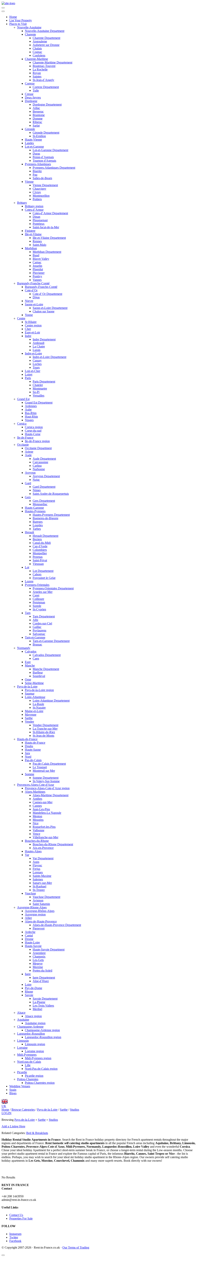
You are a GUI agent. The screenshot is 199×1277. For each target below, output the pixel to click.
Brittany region (34, 206)
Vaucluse (30, 893)
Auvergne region (35, 914)
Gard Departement (44, 486)
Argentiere (39, 953)
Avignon (38, 900)
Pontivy (37, 276)
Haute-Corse (32, 434)
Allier (28, 918)
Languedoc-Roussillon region (43, 1037)
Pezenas (38, 556)
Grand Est (23, 399)
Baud (36, 255)
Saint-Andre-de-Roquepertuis (51, 493)
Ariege (29, 451)
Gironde (30, 129)
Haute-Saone (33, 749)
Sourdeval (39, 676)
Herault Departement (45, 535)
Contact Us (16, 1215)
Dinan (36, 216)
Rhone (29, 991)
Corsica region (34, 427)
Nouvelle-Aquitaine (29, 27)
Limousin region (35, 1044)
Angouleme (40, 41)
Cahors (37, 574)
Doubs (29, 746)
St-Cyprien (39, 609)
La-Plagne (39, 1002)
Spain (12, 1089)
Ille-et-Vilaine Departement (49, 237)
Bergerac (38, 111)
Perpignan (39, 602)
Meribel (37, 1009)
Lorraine (22, 1047)
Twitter (13, 1237)
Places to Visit (18, 24)
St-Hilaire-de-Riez (44, 732)
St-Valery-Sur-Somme (46, 781)
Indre (28, 336)
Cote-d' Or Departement (47, 293)
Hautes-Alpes (33, 851)
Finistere (30, 230)
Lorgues (38, 872)
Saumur (29, 693)
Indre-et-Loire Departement (49, 357)
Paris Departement (44, 381)
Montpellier (40, 553)
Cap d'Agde (40, 546)
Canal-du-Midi (42, 542)
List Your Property (20, 20)
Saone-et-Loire (34, 304)
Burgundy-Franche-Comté (33, 283)
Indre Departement (44, 339)
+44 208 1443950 (13, 1196)
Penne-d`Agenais (43, 157)
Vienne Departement (45, 185)
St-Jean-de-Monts (43, 735)
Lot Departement (43, 570)
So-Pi (36, 392)
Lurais (36, 350)
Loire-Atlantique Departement (51, 700)
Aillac (36, 108)
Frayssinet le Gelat (44, 577)
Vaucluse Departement (46, 897)
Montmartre (40, 388)
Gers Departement (44, 500)
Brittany (22, 202)
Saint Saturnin (41, 904)
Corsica (21, 423)
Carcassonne (40, 462)
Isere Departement (44, 977)
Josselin (37, 265)
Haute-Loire (32, 942)
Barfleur (38, 672)
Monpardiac (40, 504)
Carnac (37, 262)
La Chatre (39, 346)
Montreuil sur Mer (44, 770)
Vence (36, 833)
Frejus (36, 868)
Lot (27, 567)
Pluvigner (39, 272)
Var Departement (43, 858)
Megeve (38, 963)
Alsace (21, 1012)
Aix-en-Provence (43, 847)
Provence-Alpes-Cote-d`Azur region (47, 788)
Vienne (29, 181)
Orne (28, 679)
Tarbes (37, 528)
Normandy (23, 648)
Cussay (37, 360)
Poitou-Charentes (27, 1079)
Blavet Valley (41, 258)
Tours (36, 367)
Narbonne (39, 469)
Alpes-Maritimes (35, 791)
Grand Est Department (38, 402)
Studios (53, 1119)
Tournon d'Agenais (44, 160)
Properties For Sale (21, 1218)
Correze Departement (46, 87)
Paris (28, 378)
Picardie (22, 1072)
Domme (38, 118)
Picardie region (34, 1075)
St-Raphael (39, 886)
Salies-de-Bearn (42, 178)
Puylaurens (39, 630)
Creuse (29, 94)
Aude (28, 455)
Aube (28, 409)
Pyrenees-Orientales (37, 584)
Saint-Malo (39, 244)
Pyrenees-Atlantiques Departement (54, 167)
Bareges (38, 521)
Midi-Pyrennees (27, 1054)
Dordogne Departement (47, 104)
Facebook (15, 1241)
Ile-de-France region (37, 441)
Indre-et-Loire (33, 353)
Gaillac (37, 627)
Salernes (38, 879)
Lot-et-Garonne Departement (50, 150)
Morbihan (31, 248)
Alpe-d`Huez (41, 981)
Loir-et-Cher (32, 371)
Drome (29, 939)
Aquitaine (23, 1019)
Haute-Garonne (34, 507)
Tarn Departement (44, 616)
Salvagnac (39, 634)
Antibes (37, 798)
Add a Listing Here (13, 1126)
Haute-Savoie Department (49, 949)
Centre (21, 318)
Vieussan (38, 563)
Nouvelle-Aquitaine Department (44, 31)
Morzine (38, 967)
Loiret (28, 374)
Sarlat (36, 125)
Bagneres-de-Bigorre (45, 518)
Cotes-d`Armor (34, 209)
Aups (36, 861)
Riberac (37, 122)
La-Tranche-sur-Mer (45, 728)
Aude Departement (44, 458)
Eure (28, 662)
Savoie (29, 995)
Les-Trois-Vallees (43, 1005)
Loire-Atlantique (35, 697)
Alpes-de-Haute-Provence (41, 921)
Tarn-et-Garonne (35, 637)
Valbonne (38, 830)
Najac (36, 479)
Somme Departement (45, 777)
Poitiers (37, 199)
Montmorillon (41, 195)
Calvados (30, 651)
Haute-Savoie (33, 946)
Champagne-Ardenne (30, 1026)
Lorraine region (34, 1051)
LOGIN (6, 1113)
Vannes (37, 279)
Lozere (29, 581)
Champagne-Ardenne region (42, 1030)
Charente (30, 34)
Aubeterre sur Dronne (46, 45)
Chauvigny (39, 188)
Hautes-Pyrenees (35, 511)
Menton (37, 816)
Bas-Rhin (31, 413)
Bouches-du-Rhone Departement (53, 844)
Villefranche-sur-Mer (45, 837)
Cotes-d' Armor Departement (50, 213)
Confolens (39, 55)
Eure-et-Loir (32, 332)
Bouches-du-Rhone (37, 840)
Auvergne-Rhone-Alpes (32, 907)
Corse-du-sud (33, 430)
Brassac (37, 644)
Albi (35, 620)
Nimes (37, 490)
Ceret (36, 595)
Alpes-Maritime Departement (50, 795)
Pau (35, 174)
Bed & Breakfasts (37, 1133)
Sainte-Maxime (42, 875)
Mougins (38, 819)
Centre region (33, 325)
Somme (29, 774)
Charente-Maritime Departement (52, 62)
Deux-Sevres (33, 97)
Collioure (38, 599)
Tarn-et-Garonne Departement (51, 641)
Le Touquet (40, 767)
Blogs (13, 1093)
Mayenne (30, 714)
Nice (35, 823)
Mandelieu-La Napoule (47, 812)
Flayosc (37, 865)
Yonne (29, 315)
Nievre (29, 300)
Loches (37, 364)
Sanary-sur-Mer (42, 883)
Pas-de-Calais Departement (49, 763)
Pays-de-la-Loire (27, 686)
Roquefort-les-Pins (44, 826)
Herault (29, 532)
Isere (28, 974)
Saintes (37, 76)
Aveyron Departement (46, 476)
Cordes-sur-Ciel (42, 623)
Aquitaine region (35, 1023)
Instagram (15, 1234)
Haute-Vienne (33, 139)
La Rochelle (40, 69)
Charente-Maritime (36, 59)
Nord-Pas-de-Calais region (41, 1068)
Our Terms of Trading (75, 1247)
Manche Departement (46, 669)
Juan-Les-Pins (41, 809)
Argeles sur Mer (42, 592)
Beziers (37, 539)
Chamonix (39, 956)
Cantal (29, 935)
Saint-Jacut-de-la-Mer (46, 227)
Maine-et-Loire (34, 711)
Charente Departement (46, 38)
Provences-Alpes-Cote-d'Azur (35, 784)
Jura (27, 753)
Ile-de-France (25, 437)
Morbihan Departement (47, 251)
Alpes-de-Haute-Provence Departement (57, 925)
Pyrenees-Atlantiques (38, 164)
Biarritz (37, 171)
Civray (37, 192)
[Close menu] (3, 11)
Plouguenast (40, 220)
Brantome (39, 115)
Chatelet (38, 385)
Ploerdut (38, 269)
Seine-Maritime (34, 683)
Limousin (23, 1040)
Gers (28, 497)
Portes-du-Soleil (42, 970)
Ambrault (38, 343)
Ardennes (31, 406)
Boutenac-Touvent (44, 66)
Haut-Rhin (31, 416)
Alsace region (33, 1016)
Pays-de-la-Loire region (39, 690)
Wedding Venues (19, 1086)
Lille (28, 1065)
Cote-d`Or (31, 290)
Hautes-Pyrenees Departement (51, 514)
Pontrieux (39, 223)
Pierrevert (39, 928)
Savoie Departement (45, 998)
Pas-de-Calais (33, 760)
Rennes (37, 241)
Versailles (38, 395)
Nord (28, 756)
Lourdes (38, 525)
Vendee (29, 721)
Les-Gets (38, 960)
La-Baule (38, 704)
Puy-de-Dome (33, 988)
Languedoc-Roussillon (31, 1033)
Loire (28, 984)
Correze (30, 83)
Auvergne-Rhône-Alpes (39, 911)
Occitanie (23, 444)
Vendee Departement (45, 725)
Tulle (36, 90)
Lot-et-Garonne (34, 146)
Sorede (37, 606)
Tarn (28, 613)
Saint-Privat (40, 560)
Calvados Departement (47, 655)
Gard (28, 483)
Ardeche (30, 932)
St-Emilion (39, 136)
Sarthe (29, 718)
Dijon (36, 297)
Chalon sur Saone (43, 311)
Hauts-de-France (27, 739)
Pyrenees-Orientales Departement (53, 588)
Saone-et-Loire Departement (50, 308)
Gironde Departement (46, 132)
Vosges (29, 420)
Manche (30, 665)
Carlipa (37, 465)
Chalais (37, 48)
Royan (37, 73)
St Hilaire (31, 322)
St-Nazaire (39, 707)
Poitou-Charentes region (40, 1082)
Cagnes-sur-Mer (42, 802)
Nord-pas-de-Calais (29, 1061)
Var (27, 854)
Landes (29, 143)
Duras (36, 153)
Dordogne (31, 101)
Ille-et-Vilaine (33, 234)
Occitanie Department (38, 448)
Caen (36, 658)
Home (13, 17)
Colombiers (40, 549)
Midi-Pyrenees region (38, 1058)
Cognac (37, 52)
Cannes (37, 805)
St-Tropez (39, 890)
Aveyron (30, 472)
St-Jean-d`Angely (43, 80)
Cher (28, 329)
